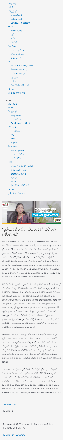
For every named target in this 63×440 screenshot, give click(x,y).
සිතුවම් (14, 42)
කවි (13, 38)
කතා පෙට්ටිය (17, 54)
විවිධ (10, 61)
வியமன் (11, 89)
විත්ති (10, 7)
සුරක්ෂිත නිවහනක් (16, 93)
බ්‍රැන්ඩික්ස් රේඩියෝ (20, 85)
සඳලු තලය (12, 3)
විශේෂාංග (12, 46)
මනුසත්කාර (16, 15)
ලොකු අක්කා (17, 50)
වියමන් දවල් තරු (18, 69)
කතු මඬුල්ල (16, 30)
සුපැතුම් (14, 77)
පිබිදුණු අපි (12, 11)
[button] (31, 100)
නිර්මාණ (12, 26)
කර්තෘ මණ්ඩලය (18, 73)
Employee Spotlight (20, 23)
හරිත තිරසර (16, 19)
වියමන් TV (16, 58)
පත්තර (14, 81)
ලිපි (12, 34)
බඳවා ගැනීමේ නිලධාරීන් (22, 65)
